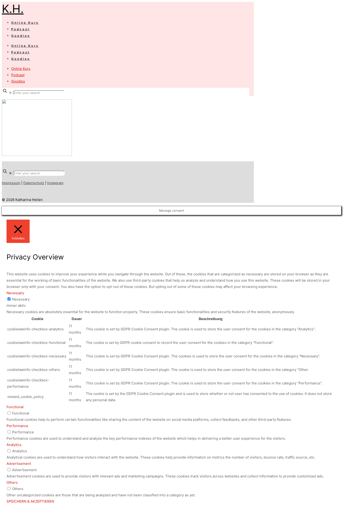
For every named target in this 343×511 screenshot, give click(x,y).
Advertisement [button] (19, 463)
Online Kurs (20, 68)
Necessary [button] (15, 293)
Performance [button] (17, 426)
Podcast (17, 75)
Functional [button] (15, 407)
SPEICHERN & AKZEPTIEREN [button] (30, 501)
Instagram (55, 183)
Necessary (21, 299)
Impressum (11, 183)
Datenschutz (33, 183)
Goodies (18, 81)
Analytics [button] (14, 444)
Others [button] (12, 482)
